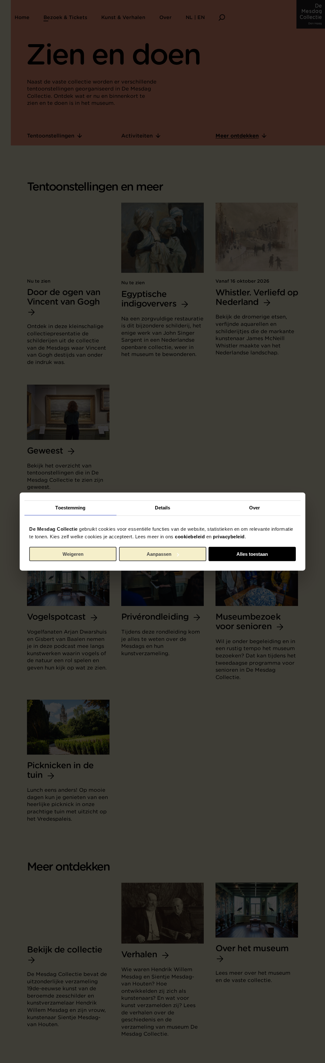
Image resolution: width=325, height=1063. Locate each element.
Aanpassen (159, 554)
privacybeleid (229, 536)
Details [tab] (162, 507)
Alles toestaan (252, 554)
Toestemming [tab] (70, 507)
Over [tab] (254, 507)
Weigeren (73, 554)
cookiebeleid (190, 536)
